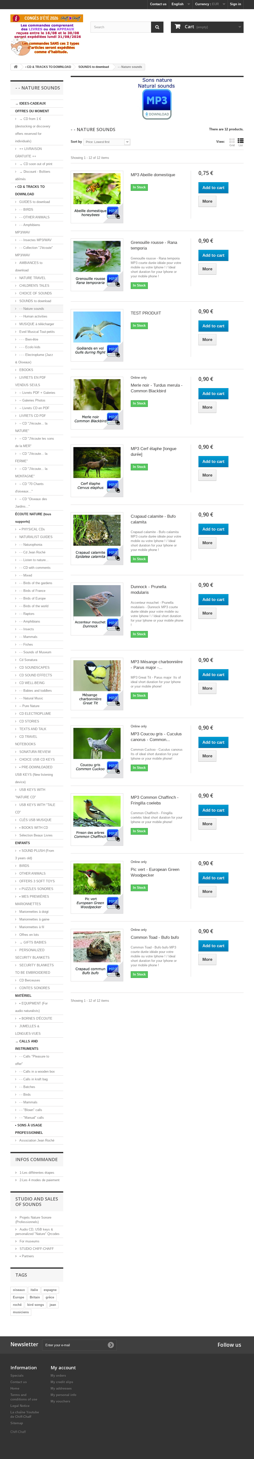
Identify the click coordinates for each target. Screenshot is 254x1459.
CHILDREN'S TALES (33, 285)
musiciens (21, 1312)
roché (17, 1305)
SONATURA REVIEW (34, 752)
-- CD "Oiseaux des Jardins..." (31, 502)
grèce (50, 1297)
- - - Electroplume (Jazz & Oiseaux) (34, 358)
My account (63, 1368)
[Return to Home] (15, 67)
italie (34, 1290)
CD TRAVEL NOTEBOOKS (26, 740)
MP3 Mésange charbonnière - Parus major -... (157, 664)
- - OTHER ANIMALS (34, 217)
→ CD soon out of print (35, 164)
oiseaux (19, 1290)
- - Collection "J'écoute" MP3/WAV (34, 251)
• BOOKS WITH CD (33, 828)
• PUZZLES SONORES (35, 889)
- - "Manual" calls (31, 1117)
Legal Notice (20, 1406)
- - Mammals (27, 637)
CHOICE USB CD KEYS (36, 759)
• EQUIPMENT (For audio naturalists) (31, 1007)
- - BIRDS (25, 209)
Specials (17, 1375)
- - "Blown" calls (30, 1110)
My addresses (61, 1388)
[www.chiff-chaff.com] (46, 34)
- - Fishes (25, 644)
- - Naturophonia (30, 544)
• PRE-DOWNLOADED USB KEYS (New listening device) (34, 774)
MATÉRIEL (23, 996)
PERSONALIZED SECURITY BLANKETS (32, 953)
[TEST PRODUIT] (97, 335)
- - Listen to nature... (33, 560)
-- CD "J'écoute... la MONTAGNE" (31, 472)
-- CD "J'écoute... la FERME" (31, 457)
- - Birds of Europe (32, 598)
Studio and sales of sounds (36, 1201)
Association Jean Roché (36, 1140)
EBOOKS (25, 370)
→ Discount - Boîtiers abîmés (32, 175)
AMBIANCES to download (28, 266)
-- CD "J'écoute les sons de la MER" (34, 442)
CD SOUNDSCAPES (34, 667)
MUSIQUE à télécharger (36, 324)
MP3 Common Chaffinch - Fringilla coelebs (155, 800)
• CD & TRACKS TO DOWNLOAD (30, 190)
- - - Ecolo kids (29, 347)
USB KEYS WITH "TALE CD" (35, 808)
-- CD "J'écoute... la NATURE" (31, 427)
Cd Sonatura (27, 660)
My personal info (63, 1395)
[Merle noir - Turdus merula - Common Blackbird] (97, 403)
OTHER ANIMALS (32, 873)
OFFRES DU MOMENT (32, 111)
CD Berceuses (29, 980)
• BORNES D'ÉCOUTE (35, 1018)
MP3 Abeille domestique (153, 174)
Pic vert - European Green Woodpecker (155, 872)
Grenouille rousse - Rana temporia (154, 245)
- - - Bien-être (28, 339)
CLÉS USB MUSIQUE (35, 820)
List (241, 145)
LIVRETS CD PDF (32, 416)
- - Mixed (25, 575)
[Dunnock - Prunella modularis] (97, 609)
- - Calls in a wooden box (36, 1071)
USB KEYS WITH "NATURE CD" (30, 793)
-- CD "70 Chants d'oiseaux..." (29, 487)
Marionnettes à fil (31, 927)
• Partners (26, 1256)
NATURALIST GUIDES (35, 537)
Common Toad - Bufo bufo (155, 937)
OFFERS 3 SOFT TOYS (36, 881)
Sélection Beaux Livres (35, 835)
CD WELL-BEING (31, 683)
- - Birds (24, 1094)
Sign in (235, 4)
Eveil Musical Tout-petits (36, 332)
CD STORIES (28, 721)
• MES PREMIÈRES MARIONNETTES (32, 900)
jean (53, 1305)
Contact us (158, 4)
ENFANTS (22, 843)
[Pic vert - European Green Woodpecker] (97, 887)
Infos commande (36, 1159)
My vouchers (60, 1401)
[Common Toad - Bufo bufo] (97, 955)
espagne (50, 1290)
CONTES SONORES (34, 988)
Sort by (76, 141)
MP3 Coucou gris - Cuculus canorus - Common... (156, 737)
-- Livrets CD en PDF (33, 408)
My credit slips (62, 1382)
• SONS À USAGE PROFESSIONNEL (29, 1129)
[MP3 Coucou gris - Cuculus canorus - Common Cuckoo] (97, 751)
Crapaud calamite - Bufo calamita (153, 519)
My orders (58, 1375)
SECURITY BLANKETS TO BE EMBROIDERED (34, 968)
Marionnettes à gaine (33, 919)
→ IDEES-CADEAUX (30, 103)
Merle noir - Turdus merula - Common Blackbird (157, 388)
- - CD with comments (34, 568)
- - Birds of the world (33, 606)
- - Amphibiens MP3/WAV (27, 228)
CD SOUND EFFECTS (35, 675)
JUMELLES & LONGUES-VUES (28, 1029)
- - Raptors (26, 614)
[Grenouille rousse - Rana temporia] (97, 264)
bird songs (35, 1305)
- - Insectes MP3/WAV (35, 240)
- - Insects (26, 629)
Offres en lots (28, 935)
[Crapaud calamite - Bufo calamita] (97, 538)
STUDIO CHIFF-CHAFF (36, 1249)
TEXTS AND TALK (32, 729)
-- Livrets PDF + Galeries (36, 393)
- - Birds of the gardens (35, 583)
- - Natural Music (30, 698)
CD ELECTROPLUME (34, 713)
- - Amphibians (29, 621)
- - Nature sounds (31, 309)
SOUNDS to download (34, 301)
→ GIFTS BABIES (32, 942)
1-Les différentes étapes (36, 1172)
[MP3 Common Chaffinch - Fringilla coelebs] (97, 819)
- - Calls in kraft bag (33, 1079)
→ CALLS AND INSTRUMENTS (26, 1045)
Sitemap (16, 1423)
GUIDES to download (34, 202)
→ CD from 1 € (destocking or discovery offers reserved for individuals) (32, 130)
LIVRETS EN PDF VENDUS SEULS (30, 381)
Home (14, 1388)
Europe (18, 1297)
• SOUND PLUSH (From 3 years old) (34, 854)
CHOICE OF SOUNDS (35, 293)
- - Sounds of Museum (34, 652)
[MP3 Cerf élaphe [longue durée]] (97, 471)
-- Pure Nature (28, 706)
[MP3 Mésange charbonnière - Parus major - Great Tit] (97, 684)
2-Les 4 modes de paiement (39, 1180)
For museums (29, 1241)
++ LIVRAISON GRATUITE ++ (28, 152)
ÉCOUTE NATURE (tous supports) (33, 517)
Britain (35, 1297)
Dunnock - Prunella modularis (148, 589)
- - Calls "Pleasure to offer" (32, 1060)
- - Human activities (32, 316)
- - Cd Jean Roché (31, 552)
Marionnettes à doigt (33, 912)
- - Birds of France (31, 591)
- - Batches (26, 1087)
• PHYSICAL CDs (31, 529)
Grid (232, 145)
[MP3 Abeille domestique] (97, 197)
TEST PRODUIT (146, 313)
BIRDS (23, 866)
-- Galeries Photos (31, 400)
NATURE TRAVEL (32, 278)
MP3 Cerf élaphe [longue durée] (153, 451)
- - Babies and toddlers (35, 690)
